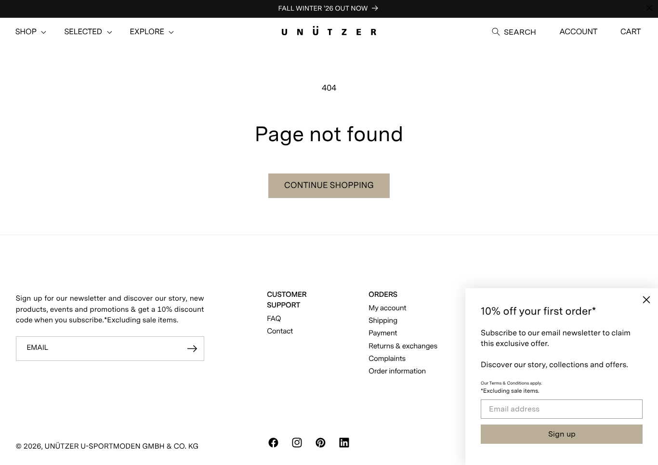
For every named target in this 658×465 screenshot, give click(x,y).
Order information (397, 370)
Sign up (562, 433)
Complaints (387, 358)
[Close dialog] (646, 299)
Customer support (286, 299)
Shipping (382, 320)
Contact (280, 330)
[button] (26, 31)
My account (387, 307)
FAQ (274, 318)
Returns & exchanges (402, 345)
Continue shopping (329, 185)
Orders (382, 294)
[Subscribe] (192, 348)
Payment (382, 332)
